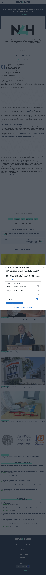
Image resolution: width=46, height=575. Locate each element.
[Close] (44, 267)
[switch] (37, 286)
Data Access (23, 307)
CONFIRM (14, 303)
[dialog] (23, 287)
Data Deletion (16, 307)
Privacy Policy (29, 307)
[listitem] (23, 283)
